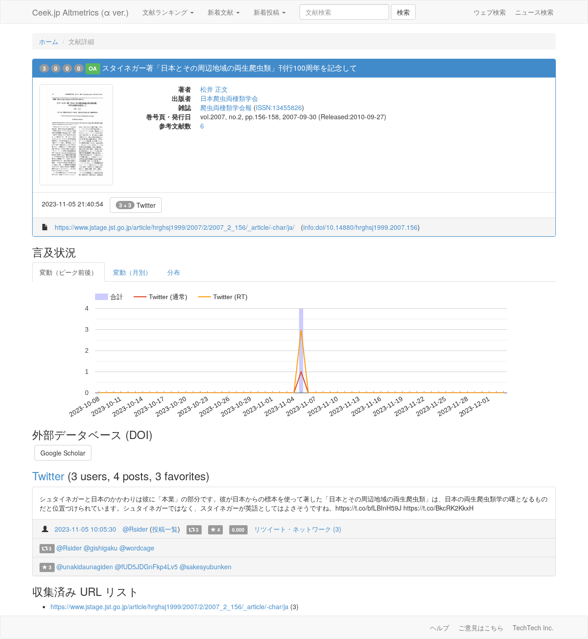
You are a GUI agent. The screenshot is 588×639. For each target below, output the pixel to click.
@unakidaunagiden (85, 566)
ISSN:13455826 (279, 107)
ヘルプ (439, 627)
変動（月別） (132, 272)
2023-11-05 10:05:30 (85, 528)
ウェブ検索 (490, 12)
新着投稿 (267, 12)
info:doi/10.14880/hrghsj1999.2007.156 (360, 227)
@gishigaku (101, 547)
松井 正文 (214, 89)
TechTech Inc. (533, 627)
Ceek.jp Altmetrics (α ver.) (80, 12)
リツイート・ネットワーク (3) (297, 528)
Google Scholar (62, 452)
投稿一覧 (165, 528)
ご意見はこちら (480, 627)
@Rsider (135, 528)
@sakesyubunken (206, 566)
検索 (403, 12)
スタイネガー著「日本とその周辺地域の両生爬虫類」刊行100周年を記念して (229, 67)
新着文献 (221, 12)
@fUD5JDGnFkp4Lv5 (146, 566)
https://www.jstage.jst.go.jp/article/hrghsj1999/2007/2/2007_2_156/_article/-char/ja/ (174, 227)
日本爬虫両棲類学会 (229, 98)
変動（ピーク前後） (68, 272)
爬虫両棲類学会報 (226, 107)
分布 (173, 272)
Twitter (137, 205)
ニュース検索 (534, 12)
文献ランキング (165, 12)
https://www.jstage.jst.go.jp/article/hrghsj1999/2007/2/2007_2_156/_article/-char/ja (169, 606)
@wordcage (136, 547)
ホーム (48, 41)
